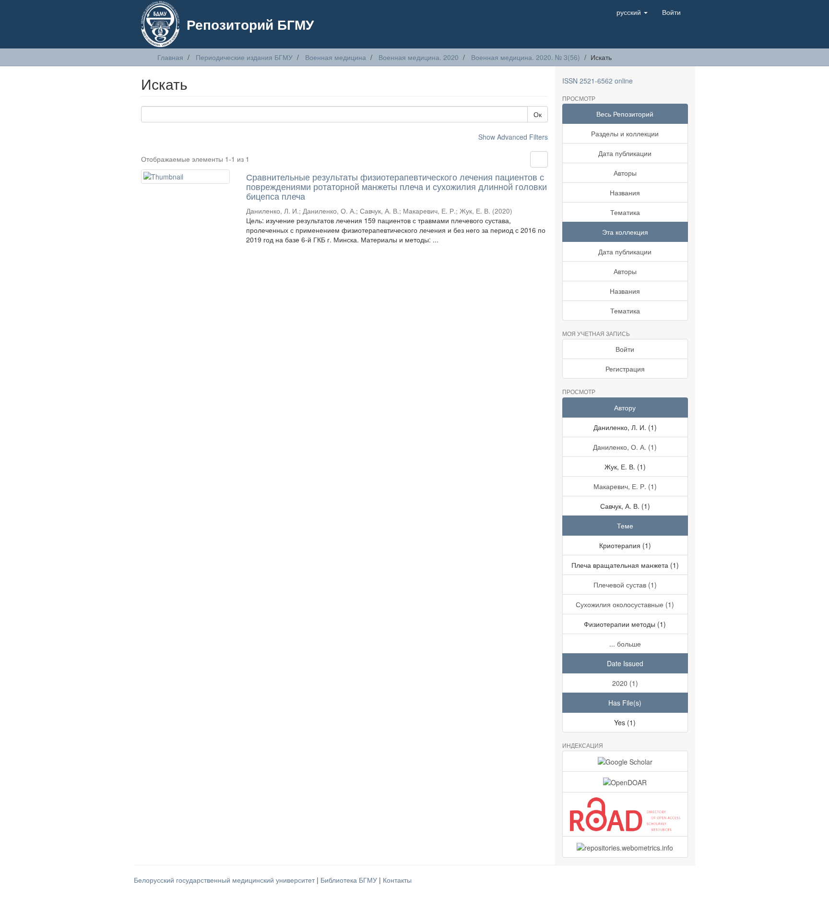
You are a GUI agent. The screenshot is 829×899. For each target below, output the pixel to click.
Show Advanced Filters (513, 137)
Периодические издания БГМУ (244, 57)
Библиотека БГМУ (349, 880)
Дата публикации (624, 153)
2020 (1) (625, 683)
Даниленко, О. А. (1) (625, 447)
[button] (632, 12)
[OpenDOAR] (625, 781)
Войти (625, 349)
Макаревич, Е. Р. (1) (625, 486)
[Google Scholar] (625, 761)
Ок (537, 114)
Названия (625, 192)
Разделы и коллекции (625, 133)
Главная (170, 57)
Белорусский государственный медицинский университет (225, 880)
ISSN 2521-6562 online (597, 80)
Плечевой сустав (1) (625, 584)
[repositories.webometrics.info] (625, 846)
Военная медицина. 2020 (419, 57)
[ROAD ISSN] (625, 814)
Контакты (397, 880)
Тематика (625, 212)
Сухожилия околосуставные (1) (625, 604)
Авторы (625, 173)
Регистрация (625, 368)
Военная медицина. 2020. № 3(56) (525, 57)
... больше (625, 643)
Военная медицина (335, 57)
